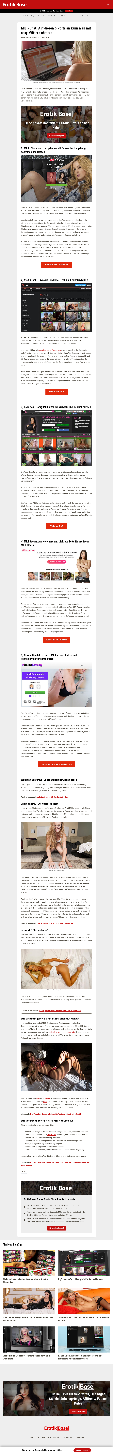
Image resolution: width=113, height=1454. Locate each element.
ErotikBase (26, 16)
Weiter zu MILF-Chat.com (56, 265)
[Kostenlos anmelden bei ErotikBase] (56, 1207)
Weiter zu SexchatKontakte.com (56, 764)
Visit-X (47, 1098)
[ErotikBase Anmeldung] (56, 1398)
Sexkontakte (46, 1437)
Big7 (38, 1098)
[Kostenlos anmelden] (56, 1450)
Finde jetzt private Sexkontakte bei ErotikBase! (60, 1010)
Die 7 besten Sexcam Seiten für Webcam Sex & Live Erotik (55, 1114)
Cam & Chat (42, 16)
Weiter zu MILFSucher (56, 640)
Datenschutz (68, 1437)
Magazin (34, 16)
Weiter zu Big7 (56, 526)
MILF (45, 1101)
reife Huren (51, 1134)
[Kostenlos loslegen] (56, 124)
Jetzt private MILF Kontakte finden (52, 797)
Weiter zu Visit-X (56, 392)
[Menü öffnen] (108, 4)
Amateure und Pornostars (50, 350)
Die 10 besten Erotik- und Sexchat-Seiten (55, 923)
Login (30, 1437)
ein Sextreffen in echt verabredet (61, 1032)
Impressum (80, 1437)
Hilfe (37, 1437)
